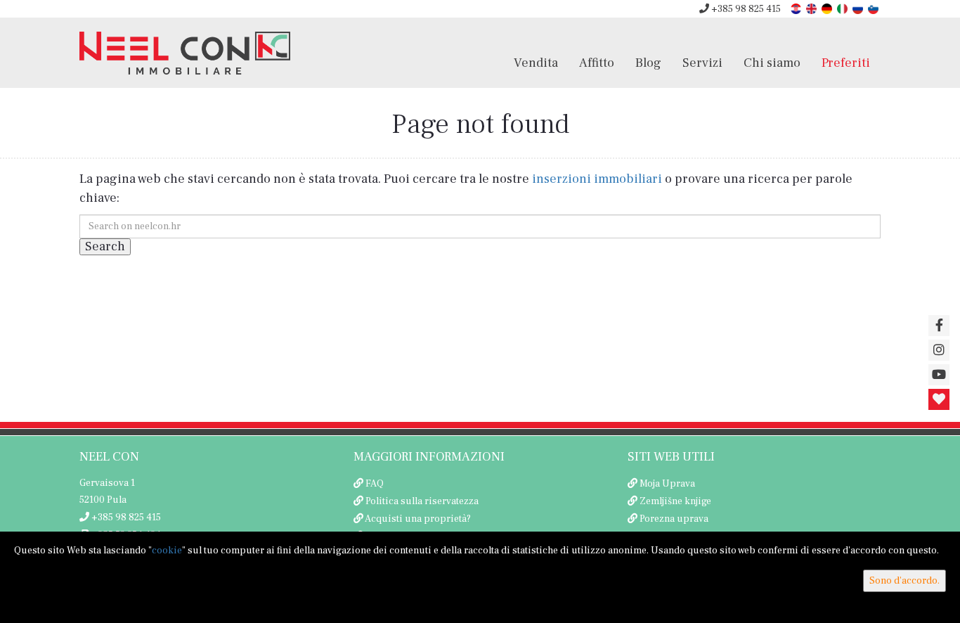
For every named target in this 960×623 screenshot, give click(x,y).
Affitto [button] (596, 62)
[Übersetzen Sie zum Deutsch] (828, 8)
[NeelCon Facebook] (938, 325)
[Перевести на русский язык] (858, 8)
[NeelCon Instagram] (938, 350)
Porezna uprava (674, 519)
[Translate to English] (812, 8)
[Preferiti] (938, 399)
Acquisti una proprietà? (418, 519)
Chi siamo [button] (772, 62)
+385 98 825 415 (745, 9)
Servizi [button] (702, 62)
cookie (167, 550)
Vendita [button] (536, 62)
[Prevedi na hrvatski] (797, 8)
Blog (648, 62)
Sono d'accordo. (904, 580)
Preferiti (846, 62)
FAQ (374, 483)
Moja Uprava (667, 483)
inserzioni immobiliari (597, 179)
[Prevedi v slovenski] (874, 8)
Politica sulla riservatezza (422, 501)
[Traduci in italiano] (843, 8)
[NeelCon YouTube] (938, 374)
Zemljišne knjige (675, 501)
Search (105, 246)
